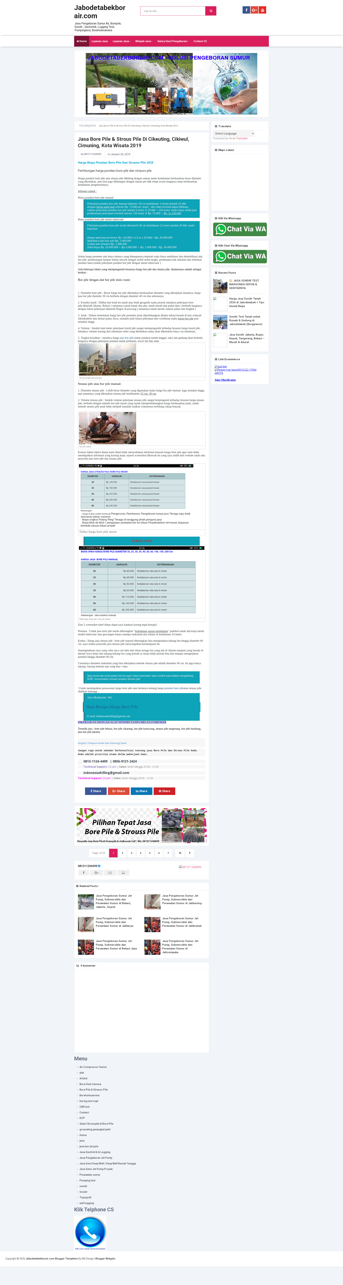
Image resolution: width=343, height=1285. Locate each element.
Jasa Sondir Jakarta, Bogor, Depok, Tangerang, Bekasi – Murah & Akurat (247, 338)
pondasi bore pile (174, 688)
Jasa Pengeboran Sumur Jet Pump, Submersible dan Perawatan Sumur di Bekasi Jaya (116, 944)
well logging (86, 1203)
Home (83, 41)
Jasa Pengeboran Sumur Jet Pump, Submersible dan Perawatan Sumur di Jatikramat (182, 922)
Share (97, 791)
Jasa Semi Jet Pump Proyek (96, 1169)
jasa (81, 1140)
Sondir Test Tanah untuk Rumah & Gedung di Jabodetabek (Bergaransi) (245, 320)
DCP (82, 1118)
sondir (83, 1186)
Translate (242, 138)
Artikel (83, 1078)
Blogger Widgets (105, 1258)
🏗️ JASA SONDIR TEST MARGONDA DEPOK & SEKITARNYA (244, 284)
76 (180, 853)
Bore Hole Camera (90, 1084)
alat (81, 1072)
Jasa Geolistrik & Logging (94, 1152)
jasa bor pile (126, 337)
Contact (84, 1112)
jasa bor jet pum (88, 1146)
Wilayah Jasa (143, 41)
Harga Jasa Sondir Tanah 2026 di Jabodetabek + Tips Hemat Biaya (246, 302)
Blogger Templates (66, 1258)
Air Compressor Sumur (93, 1067)
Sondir (83, 1191)
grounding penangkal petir (95, 1129)
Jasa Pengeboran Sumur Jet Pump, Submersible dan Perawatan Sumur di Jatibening (182, 899)
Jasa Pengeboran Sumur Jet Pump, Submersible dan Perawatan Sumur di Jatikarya (114, 922)
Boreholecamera (89, 1095)
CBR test (84, 1106)
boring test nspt (88, 1101)
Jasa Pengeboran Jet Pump (95, 1157)
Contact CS (200, 41)
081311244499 (87, 866)
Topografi (85, 1197)
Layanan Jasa (100, 41)
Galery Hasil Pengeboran (172, 41)
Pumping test (87, 1180)
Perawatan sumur (89, 1174)
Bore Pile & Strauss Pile (93, 1089)
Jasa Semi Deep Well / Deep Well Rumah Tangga (107, 1163)
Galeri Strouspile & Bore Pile (96, 1123)
